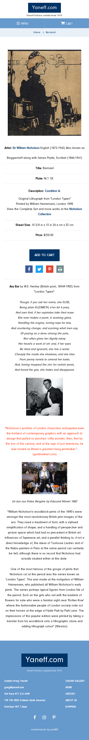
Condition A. (52, 191)
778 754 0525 (11, 700)
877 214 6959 (22, 694)
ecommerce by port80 (44, 729)
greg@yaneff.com (14, 687)
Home (36, 32)
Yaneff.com (44, 7)
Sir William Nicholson (26, 148)
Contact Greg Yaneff (15, 681)
